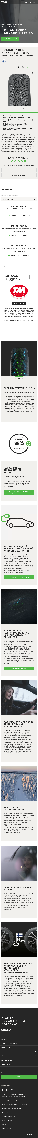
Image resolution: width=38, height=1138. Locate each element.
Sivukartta (4, 1124)
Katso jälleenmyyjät (20, 216)
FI (26, 2)
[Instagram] (7, 1089)
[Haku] (30, 2)
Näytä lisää (9, 266)
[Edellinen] (15, 109)
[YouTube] (12, 1089)
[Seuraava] (23, 109)
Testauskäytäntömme (7, 1120)
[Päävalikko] (34, 2)
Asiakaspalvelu (7, 1060)
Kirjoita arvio (20, 175)
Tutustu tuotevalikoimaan (20, 577)
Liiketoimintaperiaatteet (8, 1116)
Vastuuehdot (4, 1112)
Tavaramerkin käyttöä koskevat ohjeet (11, 1108)
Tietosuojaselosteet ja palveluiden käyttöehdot (14, 1104)
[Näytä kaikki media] (34, 73)
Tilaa (19, 1077)
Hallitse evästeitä (6, 1128)
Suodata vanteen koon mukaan (9, 195)
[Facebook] (2, 1089)
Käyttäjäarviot (20, 170)
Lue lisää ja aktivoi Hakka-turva (20, 492)
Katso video (11, 39)
